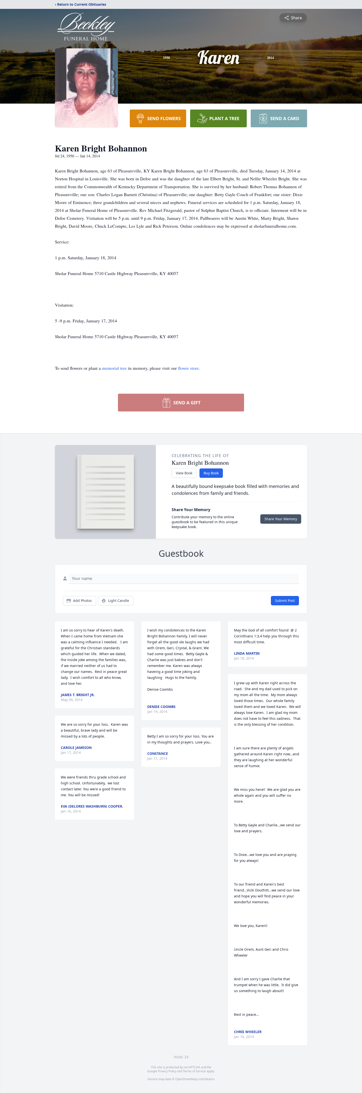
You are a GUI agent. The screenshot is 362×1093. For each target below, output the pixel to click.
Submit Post (285, 600)
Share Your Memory (280, 519)
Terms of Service (194, 1071)
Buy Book (211, 473)
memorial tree (114, 368)
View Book (184, 473)
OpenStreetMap (186, 1079)
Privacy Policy (167, 1071)
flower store (188, 368)
